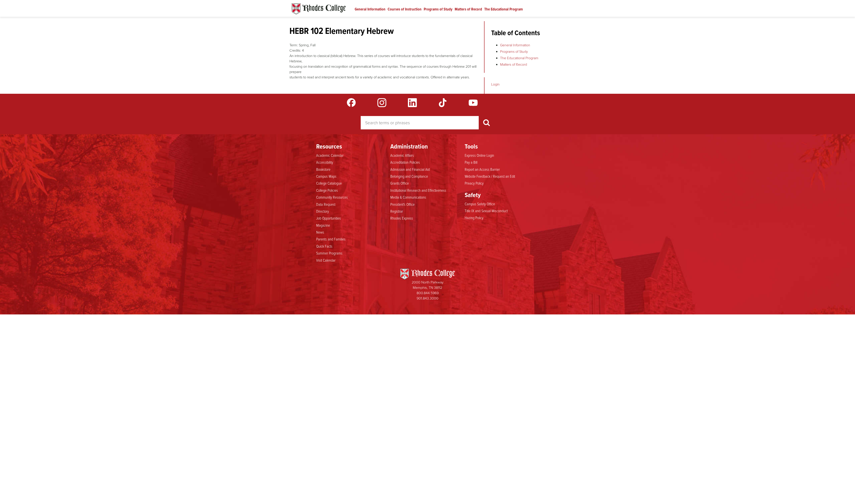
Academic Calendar (330, 155)
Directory (322, 211)
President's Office (402, 204)
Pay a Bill (471, 162)
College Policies (327, 190)
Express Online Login (479, 155)
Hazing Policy (474, 217)
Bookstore (323, 169)
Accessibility (324, 162)
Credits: (295, 50)
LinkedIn (412, 102)
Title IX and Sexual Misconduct (486, 210)
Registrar (396, 211)
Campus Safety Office (480, 203)
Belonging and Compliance (409, 176)
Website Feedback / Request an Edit (490, 176)
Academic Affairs (402, 155)
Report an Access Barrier (482, 169)
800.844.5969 (428, 293)
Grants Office (399, 183)
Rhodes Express (401, 218)
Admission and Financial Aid (410, 169)
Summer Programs (329, 253)
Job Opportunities (328, 218)
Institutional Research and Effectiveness (418, 190)
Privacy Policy (474, 183)
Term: (293, 45)
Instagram (381, 102)
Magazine (323, 225)
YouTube (473, 102)
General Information (370, 9)
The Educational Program (503, 9)
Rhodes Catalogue (319, 8)
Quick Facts (324, 246)
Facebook (351, 102)
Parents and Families (331, 239)
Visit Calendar (326, 260)
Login (495, 84)
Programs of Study (438, 9)
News (320, 232)
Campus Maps (326, 176)
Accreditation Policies (405, 162)
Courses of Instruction (404, 9)
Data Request (325, 204)
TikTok (442, 102)
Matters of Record (468, 9)
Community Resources (332, 197)
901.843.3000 (427, 298)
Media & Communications (408, 197)
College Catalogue (329, 183)
